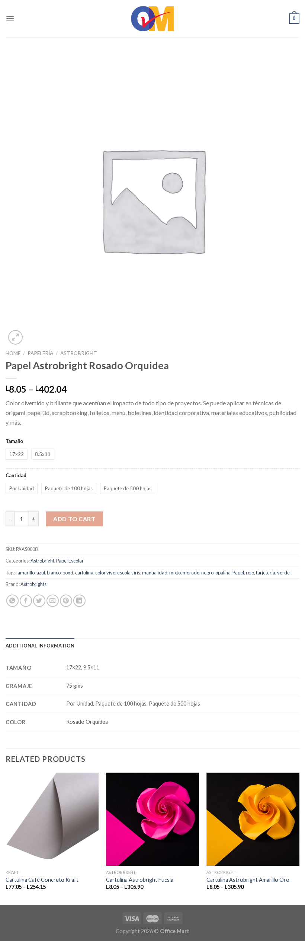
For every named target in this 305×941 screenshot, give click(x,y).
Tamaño (14, 441)
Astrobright (78, 353)
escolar (124, 573)
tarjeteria (265, 573)
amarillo (26, 573)
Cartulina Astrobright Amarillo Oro (247, 880)
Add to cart (74, 518)
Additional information (40, 646)
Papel (238, 573)
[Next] (299, 838)
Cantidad (16, 475)
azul (40, 573)
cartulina (84, 573)
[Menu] (10, 18)
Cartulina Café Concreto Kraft (42, 880)
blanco (54, 573)
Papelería (40, 353)
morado (191, 573)
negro (207, 573)
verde (283, 573)
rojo (250, 573)
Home (13, 353)
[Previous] (6, 838)
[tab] (40, 645)
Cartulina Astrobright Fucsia (139, 880)
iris (137, 573)
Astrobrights (33, 584)
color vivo (105, 573)
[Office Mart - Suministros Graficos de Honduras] (152, 19)
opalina (223, 573)
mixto (175, 573)
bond (67, 573)
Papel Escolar (70, 561)
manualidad (154, 573)
